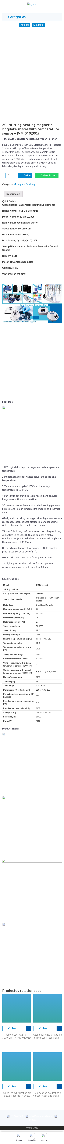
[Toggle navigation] (59, 5)
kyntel (32, 1119)
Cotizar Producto (49, 175)
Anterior (25, 25)
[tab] (13, 194)
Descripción (13, 194)
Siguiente (38, 25)
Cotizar (27, 175)
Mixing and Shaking (24, 184)
